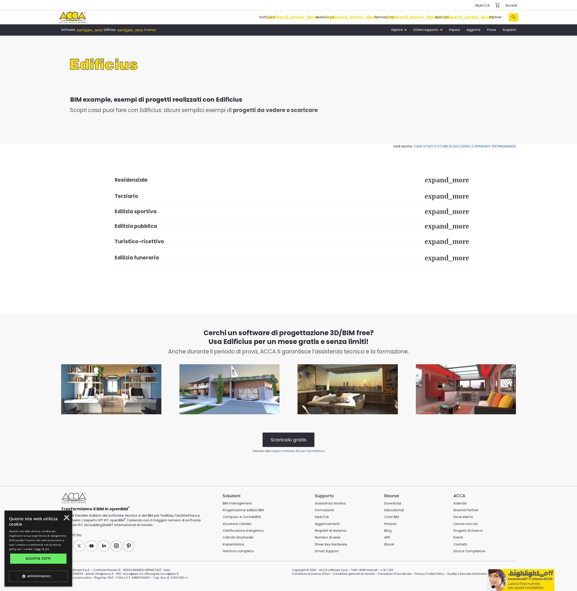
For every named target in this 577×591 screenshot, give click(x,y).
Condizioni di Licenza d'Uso (311, 574)
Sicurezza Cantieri (237, 524)
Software (267, 17)
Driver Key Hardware (331, 544)
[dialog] (38, 548)
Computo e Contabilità (242, 517)
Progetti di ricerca (467, 530)
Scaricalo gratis (288, 440)
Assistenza (325, 17)
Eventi (458, 537)
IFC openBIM (114, 520)
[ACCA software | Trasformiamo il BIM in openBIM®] (74, 498)
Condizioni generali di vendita (354, 574)
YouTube (91, 546)
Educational (394, 510)
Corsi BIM (391, 517)
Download (392, 503)
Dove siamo (463, 517)
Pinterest (128, 546)
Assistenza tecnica (330, 503)
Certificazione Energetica (243, 530)
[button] (38, 576)
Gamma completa (238, 551)
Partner (495, 17)
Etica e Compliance (469, 551)
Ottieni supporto (426, 30)
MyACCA (482, 5)
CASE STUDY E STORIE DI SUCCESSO (442, 146)
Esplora (397, 30)
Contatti (460, 544)
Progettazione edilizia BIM (243, 510)
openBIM (119, 509)
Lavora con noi (465, 524)
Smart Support (327, 551)
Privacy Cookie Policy (429, 574)
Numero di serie (327, 537)
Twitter (79, 546)
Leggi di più (41, 549)
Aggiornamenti (327, 524)
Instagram (116, 546)
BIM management (237, 503)
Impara (454, 30)
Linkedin (104, 546)
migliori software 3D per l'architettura (298, 451)
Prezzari (390, 524)
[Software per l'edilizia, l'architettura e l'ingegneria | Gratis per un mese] (72, 17)
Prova (491, 30)
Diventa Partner (466, 510)
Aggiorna (473, 30)
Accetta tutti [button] (38, 558)
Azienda (442, 17)
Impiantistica (233, 544)
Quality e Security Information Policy (472, 574)
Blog (388, 530)
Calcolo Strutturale (238, 537)
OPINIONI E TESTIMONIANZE (495, 146)
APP (387, 537)
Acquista (509, 30)
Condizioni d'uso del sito (395, 574)
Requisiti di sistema (330, 530)
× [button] (67, 519)
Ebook (389, 544)
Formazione (384, 17)
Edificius (110, 30)
